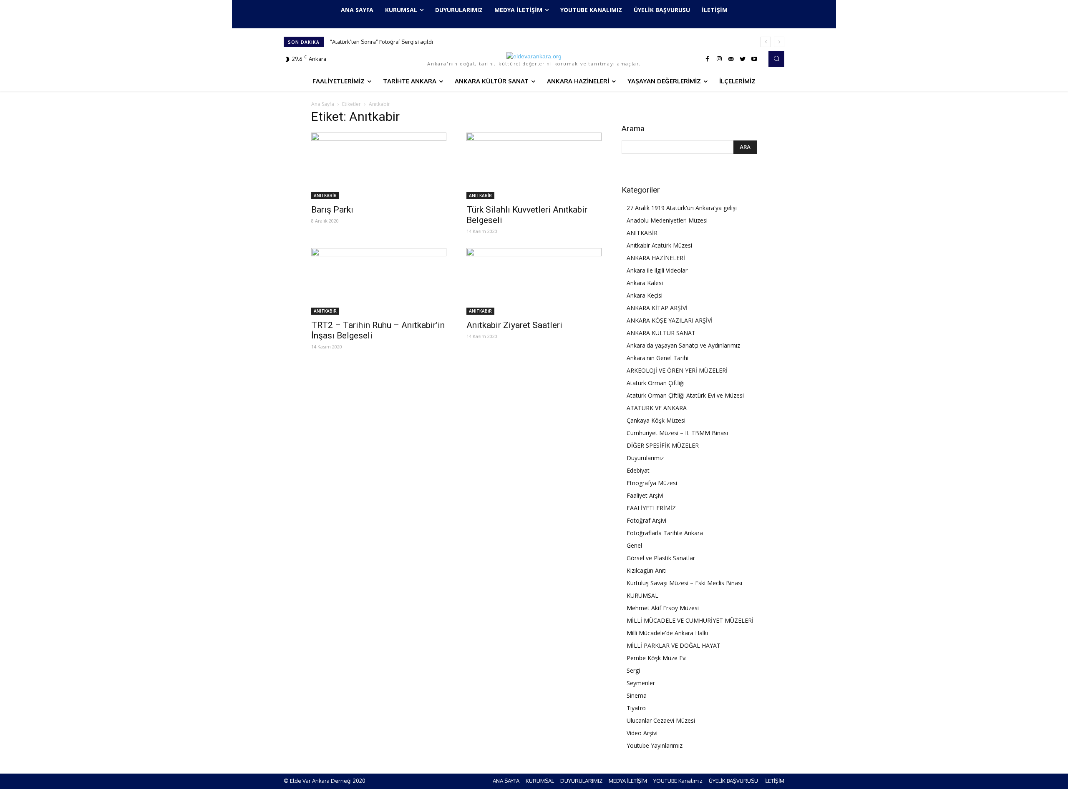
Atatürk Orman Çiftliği (656, 383)
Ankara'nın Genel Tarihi (657, 358)
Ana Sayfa (322, 104)
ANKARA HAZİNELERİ (656, 258)
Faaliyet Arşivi (645, 495)
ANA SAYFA (506, 780)
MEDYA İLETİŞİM (628, 780)
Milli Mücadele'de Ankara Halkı (667, 633)
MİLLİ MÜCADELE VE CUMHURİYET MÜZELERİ (690, 620)
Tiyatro (636, 708)
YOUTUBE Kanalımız (678, 780)
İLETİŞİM (774, 780)
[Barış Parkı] (378, 166)
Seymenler (641, 683)
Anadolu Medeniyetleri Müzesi (667, 220)
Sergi (633, 670)
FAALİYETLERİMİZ (651, 508)
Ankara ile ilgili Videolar (657, 270)
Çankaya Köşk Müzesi (656, 420)
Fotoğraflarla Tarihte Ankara (665, 533)
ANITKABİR (325, 195)
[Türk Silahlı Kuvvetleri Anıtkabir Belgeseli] (534, 166)
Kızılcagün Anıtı (647, 570)
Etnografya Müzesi (652, 483)
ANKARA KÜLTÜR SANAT (661, 333)
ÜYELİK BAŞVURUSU (733, 780)
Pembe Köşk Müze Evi (657, 658)
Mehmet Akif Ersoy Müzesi (663, 608)
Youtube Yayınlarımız (655, 745)
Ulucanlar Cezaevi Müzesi (661, 720)
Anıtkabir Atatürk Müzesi (659, 245)
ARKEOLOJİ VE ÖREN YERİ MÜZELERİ (677, 370)
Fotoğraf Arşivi (646, 520)
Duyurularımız (645, 458)
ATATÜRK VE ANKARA (657, 408)
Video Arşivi (642, 733)
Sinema (637, 695)
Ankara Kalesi (645, 283)
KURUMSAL (642, 595)
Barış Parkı (332, 210)
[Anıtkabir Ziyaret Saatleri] (534, 281)
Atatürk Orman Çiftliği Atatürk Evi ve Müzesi (685, 395)
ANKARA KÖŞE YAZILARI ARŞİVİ (670, 320)
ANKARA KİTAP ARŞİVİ (657, 308)
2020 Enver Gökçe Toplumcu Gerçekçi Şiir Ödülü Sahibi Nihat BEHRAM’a (421, 41)
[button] (776, 59)
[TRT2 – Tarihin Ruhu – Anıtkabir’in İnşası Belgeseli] (378, 281)
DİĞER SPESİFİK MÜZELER (663, 445)
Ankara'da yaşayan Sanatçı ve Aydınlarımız (683, 345)
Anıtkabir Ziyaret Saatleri (514, 325)
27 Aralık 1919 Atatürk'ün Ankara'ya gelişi (682, 208)
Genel (634, 545)
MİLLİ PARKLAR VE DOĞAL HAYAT (673, 645)
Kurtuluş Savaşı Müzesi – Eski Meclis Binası (684, 583)
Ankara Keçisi (644, 295)
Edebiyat (638, 470)
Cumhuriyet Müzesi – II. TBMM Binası (677, 433)
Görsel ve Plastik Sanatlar (661, 558)
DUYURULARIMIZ (581, 780)
